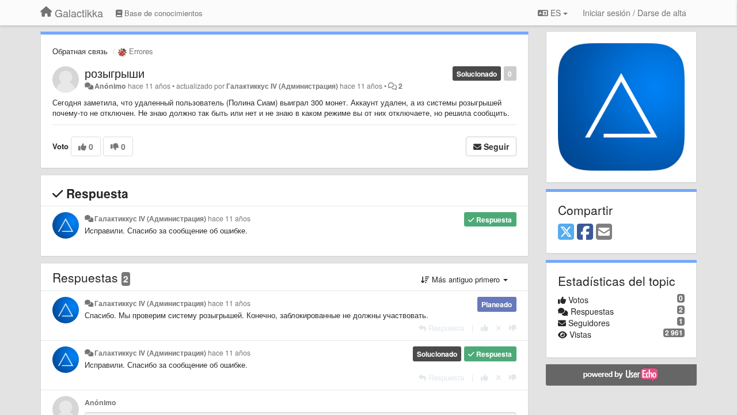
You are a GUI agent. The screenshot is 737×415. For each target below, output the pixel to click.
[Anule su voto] (499, 327)
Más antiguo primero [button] (466, 279)
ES (555, 12)
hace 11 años (229, 218)
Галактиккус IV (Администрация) (282, 86)
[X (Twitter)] (566, 232)
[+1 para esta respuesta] (484, 327)
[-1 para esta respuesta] (512, 327)
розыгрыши (115, 73)
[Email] (604, 232)
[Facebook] (585, 232)
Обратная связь (80, 51)
